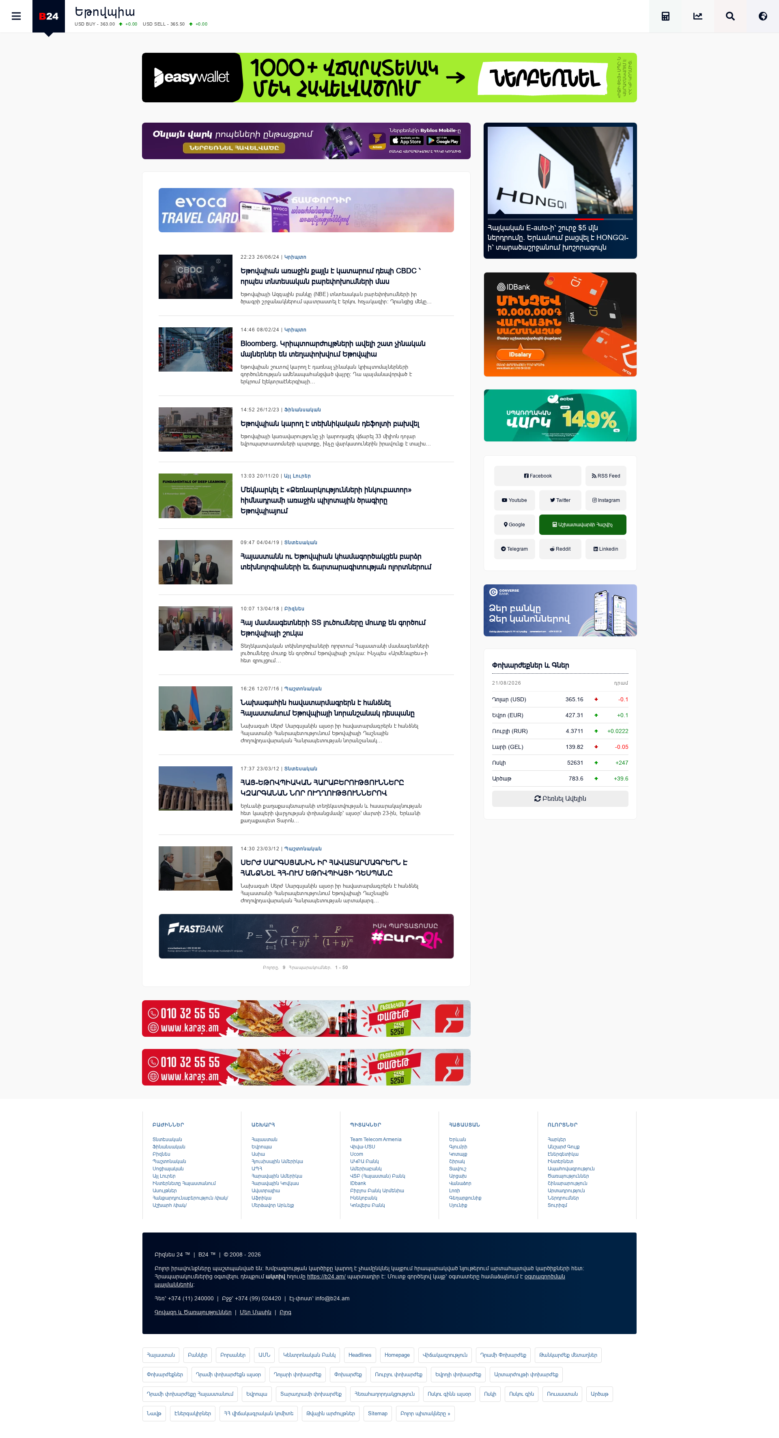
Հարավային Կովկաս (275, 1183)
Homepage (397, 1355)
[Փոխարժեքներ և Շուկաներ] (698, 18)
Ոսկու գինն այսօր (449, 1394)
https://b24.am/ (326, 1276)
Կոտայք (458, 1154)
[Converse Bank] (560, 610)
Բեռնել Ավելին (563, 798)
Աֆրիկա (261, 1198)
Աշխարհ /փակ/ (170, 1205)
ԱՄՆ (264, 1355)
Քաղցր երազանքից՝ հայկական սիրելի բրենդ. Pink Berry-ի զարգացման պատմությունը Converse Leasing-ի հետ (555, 237)
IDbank (358, 1183)
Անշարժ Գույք (564, 1147)
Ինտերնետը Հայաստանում (184, 1183)
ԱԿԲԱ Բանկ (364, 1161)
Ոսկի (499, 762)
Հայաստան (265, 1139)
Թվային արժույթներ (330, 1413)
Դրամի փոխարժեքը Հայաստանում (190, 1394)
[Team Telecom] (306, 210)
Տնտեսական (301, 542)
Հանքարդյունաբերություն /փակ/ (190, 1198)
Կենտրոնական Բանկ (309, 1355)
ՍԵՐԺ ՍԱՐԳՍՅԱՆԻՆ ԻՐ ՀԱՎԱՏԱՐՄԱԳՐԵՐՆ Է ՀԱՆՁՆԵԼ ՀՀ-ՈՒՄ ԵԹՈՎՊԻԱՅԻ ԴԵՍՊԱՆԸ (324, 867)
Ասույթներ (165, 1191)
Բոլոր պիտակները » (425, 1413)
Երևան (457, 1139)
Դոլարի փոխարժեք (297, 1374)
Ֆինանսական (302, 409)
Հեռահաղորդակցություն (385, 1394)
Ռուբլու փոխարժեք (398, 1374)
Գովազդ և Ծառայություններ (193, 1312)
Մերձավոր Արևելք (273, 1205)
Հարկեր (557, 1139)
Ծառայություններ (568, 1176)
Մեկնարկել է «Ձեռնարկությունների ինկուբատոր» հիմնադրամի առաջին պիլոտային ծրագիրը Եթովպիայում (326, 500)
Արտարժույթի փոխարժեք (526, 1374)
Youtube (517, 500)
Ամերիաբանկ (366, 1169)
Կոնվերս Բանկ (367, 1205)
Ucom (356, 1154)
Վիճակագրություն (445, 1355)
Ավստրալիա (266, 1191)
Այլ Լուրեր (297, 476)
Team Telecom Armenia (376, 1139)
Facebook (540, 476)
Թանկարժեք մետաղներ (568, 1355)
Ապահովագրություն (571, 1169)
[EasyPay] (389, 77)
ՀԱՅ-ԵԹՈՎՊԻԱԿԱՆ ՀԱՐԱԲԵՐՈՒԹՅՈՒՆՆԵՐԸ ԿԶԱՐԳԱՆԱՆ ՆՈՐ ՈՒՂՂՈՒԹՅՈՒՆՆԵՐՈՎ (322, 787)
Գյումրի (458, 1147)
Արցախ (458, 1176)
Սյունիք (458, 1205)
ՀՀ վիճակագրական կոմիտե (258, 1413)
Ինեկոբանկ (363, 1198)
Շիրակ (457, 1161)
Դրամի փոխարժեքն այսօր (228, 1374)
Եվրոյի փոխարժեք (458, 1374)
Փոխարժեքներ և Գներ (530, 665)
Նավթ (154, 1413)
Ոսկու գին (521, 1394)
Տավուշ (457, 1169)
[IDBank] (560, 324)
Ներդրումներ (563, 1198)
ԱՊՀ (257, 1169)
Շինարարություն (567, 1183)
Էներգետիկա (563, 1154)
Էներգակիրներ (192, 1413)
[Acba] (560, 415)
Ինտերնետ (560, 1161)
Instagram (608, 500)
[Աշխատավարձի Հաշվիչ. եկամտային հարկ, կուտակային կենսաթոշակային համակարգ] (665, 18)
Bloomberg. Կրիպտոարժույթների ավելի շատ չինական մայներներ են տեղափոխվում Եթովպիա (333, 348)
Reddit (562, 549)
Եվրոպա (262, 1147)
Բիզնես (294, 608)
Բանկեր (197, 1355)
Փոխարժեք (348, 1374)
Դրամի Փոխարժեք (503, 1355)
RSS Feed (608, 476)
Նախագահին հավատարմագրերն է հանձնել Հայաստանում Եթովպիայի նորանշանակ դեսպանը (328, 707)
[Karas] (306, 1018)
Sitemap (377, 1413)
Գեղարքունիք (465, 1198)
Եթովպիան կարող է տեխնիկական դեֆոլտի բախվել (330, 424)
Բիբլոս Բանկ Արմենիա (377, 1191)
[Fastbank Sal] (306, 936)
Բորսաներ (232, 1355)
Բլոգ (285, 1312)
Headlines (360, 1355)
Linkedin (608, 549)
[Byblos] (306, 141)
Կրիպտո (295, 257)
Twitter (562, 500)
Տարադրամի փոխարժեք (311, 1394)
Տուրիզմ (557, 1205)
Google (516, 525)
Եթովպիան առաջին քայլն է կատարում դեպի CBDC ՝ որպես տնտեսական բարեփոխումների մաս (331, 276)
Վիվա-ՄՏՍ (362, 1147)
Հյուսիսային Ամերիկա (277, 1161)
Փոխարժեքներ (165, 1374)
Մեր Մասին (255, 1312)
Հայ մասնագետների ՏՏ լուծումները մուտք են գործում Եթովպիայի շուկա (333, 627)
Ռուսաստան (562, 1394)
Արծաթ (600, 1394)
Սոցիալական (168, 1169)
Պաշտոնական (303, 688)
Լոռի (454, 1191)
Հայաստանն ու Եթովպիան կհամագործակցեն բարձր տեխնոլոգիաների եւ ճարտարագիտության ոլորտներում (336, 561)
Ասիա (258, 1154)
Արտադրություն (566, 1191)
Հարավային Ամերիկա (277, 1176)
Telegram (517, 549)
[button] (502, 219)
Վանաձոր (460, 1183)
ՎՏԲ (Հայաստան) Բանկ (377, 1176)
